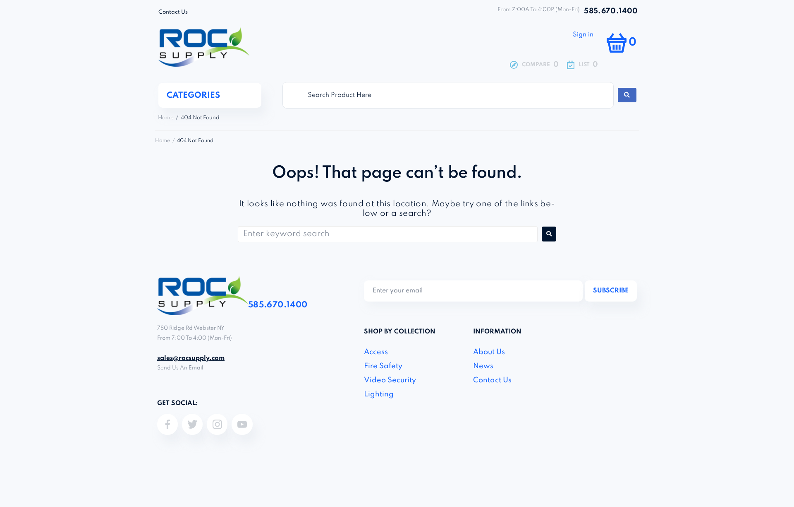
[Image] (217, 424)
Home (166, 118)
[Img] (167, 424)
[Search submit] (627, 95)
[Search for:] (388, 234)
